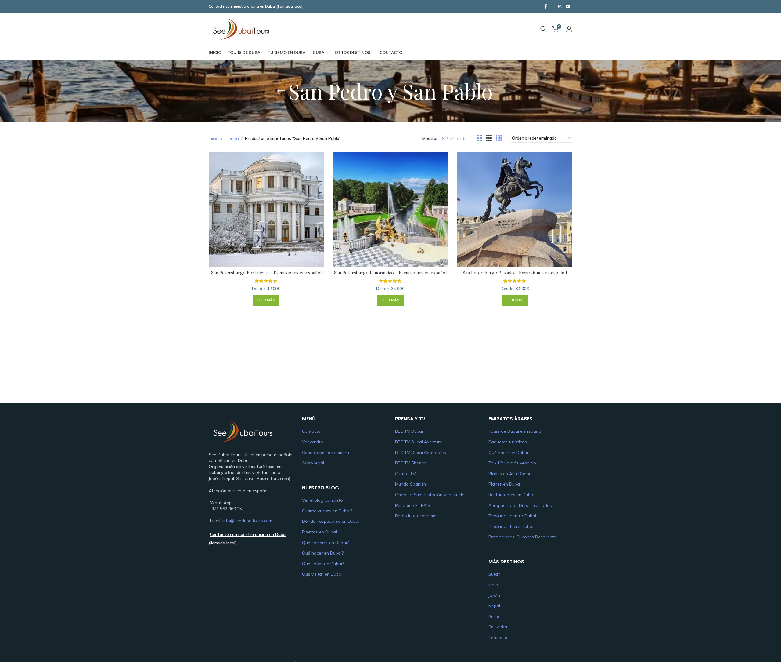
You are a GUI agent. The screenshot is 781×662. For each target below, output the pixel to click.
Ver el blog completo (322, 500)
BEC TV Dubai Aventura (418, 442)
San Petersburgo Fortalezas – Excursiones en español (266, 272)
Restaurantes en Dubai (511, 494)
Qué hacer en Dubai (508, 452)
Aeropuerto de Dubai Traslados (520, 505)
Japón (494, 595)
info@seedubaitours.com (247, 520)
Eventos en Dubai (319, 532)
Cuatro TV (405, 473)
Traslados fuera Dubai (510, 526)
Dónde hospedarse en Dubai (330, 521)
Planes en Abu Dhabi (509, 473)
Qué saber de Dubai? (323, 563)
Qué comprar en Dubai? (325, 542)
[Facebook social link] (545, 6)
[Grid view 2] (479, 138)
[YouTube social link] (568, 6)
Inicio (214, 138)
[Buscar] (543, 29)
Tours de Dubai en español (515, 431)
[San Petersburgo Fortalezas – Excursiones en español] (266, 209)
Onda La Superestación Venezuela (430, 494)
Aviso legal (313, 463)
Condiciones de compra (325, 452)
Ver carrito (312, 442)
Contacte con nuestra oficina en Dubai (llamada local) (256, 6)
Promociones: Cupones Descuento (522, 537)
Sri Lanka (497, 627)
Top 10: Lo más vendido (512, 463)
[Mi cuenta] (569, 29)
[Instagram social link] (560, 6)
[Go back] (281, 91)
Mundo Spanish (410, 484)
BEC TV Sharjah (411, 463)
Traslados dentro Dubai (512, 515)
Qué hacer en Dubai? (323, 553)
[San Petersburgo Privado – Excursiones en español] (514, 209)
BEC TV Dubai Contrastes (420, 452)
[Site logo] (241, 28)
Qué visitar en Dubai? (323, 574)
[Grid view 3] (489, 138)
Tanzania (497, 637)
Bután (494, 574)
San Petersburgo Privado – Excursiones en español (515, 272)
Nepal (494, 606)
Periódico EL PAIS (412, 505)
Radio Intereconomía (416, 515)
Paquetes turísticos (507, 442)
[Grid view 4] (499, 138)
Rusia (493, 616)
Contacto (311, 431)
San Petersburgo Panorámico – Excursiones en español (390, 272)
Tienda (232, 138)
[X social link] (552, 6)
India (493, 584)
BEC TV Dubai (409, 431)
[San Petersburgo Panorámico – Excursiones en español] (390, 209)
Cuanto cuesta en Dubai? (327, 511)
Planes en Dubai (504, 484)
